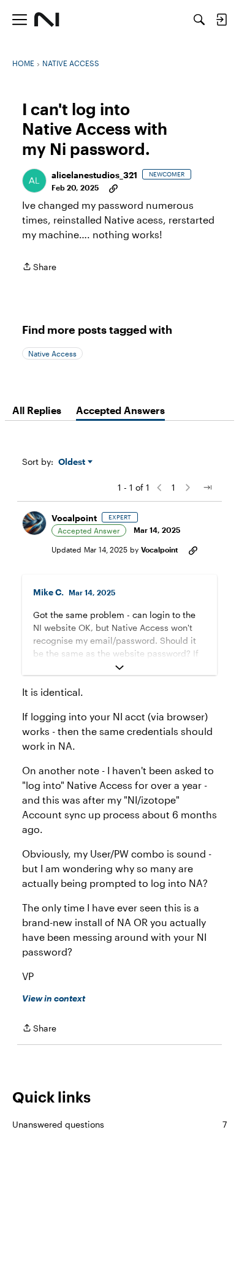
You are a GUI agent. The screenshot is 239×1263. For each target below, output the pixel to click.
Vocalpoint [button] (74, 518)
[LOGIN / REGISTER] (221, 19)
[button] (34, 180)
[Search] (199, 19)
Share (39, 268)
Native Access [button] (52, 353)
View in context (53, 998)
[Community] (46, 19)
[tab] (37, 410)
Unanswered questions (119, 1124)
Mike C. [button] (48, 592)
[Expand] (119, 667)
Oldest (73, 462)
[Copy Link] (113, 187)
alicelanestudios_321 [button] (94, 175)
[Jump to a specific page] (207, 487)
